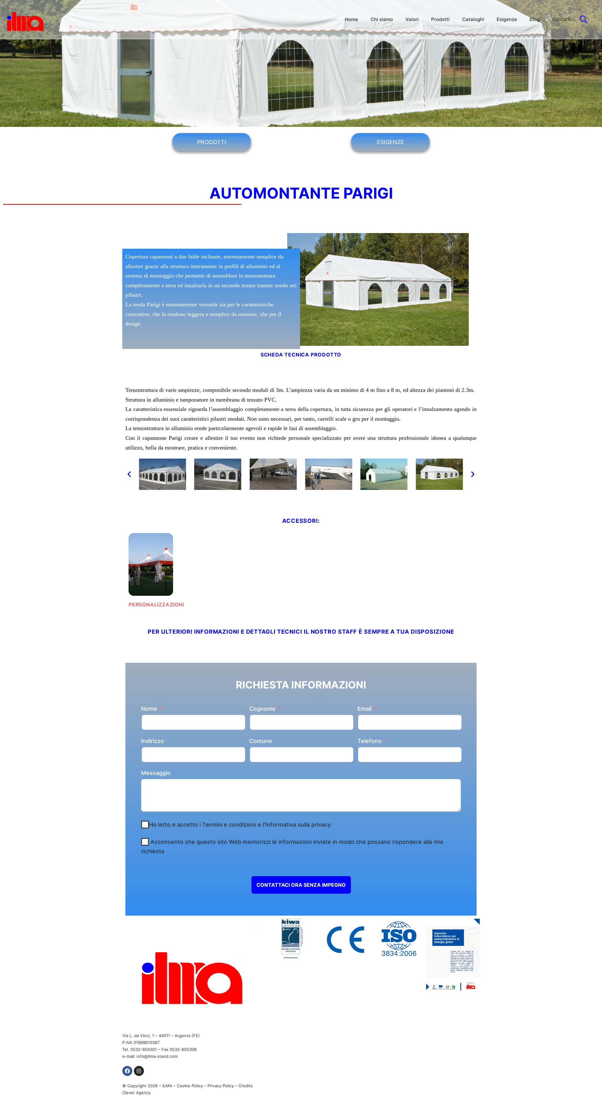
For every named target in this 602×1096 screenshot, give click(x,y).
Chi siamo (382, 19)
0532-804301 (143, 1049)
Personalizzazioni (156, 604)
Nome (149, 708)
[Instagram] (139, 1071)
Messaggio (156, 773)
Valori (412, 19)
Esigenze (507, 19)
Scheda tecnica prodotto (301, 354)
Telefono (369, 741)
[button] (129, 474)
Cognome (262, 708)
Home (351, 19)
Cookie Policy (190, 1085)
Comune (260, 741)
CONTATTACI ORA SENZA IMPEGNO (301, 885)
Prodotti (440, 19)
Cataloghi (473, 19)
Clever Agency (136, 1092)
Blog (535, 19)
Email (364, 708)
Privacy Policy (221, 1085)
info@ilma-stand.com (157, 1056)
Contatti (561, 19)
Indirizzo (152, 741)
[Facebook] (127, 1071)
